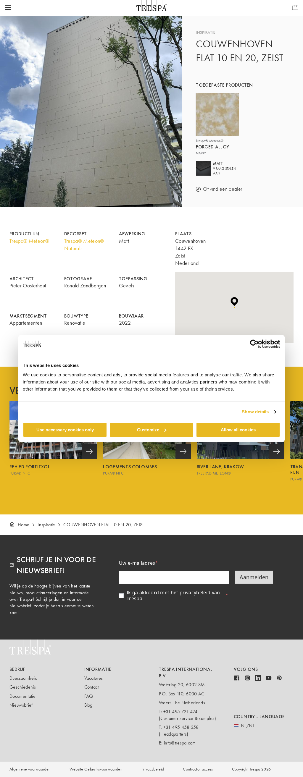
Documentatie (22, 696)
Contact (91, 687)
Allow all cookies (238, 429)
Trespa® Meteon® (29, 241)
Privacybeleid (152, 769)
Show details (255, 411)
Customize (148, 429)
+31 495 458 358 (181, 727)
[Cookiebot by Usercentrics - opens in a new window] (254, 343)
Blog (88, 705)
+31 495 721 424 (180, 711)
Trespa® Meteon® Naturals (84, 245)
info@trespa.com (180, 743)
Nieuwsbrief (21, 705)
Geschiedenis (22, 687)
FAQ (88, 696)
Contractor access (198, 769)
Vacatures (93, 678)
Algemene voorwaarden (30, 769)
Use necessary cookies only (65, 429)
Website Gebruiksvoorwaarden (96, 769)
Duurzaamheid (23, 678)
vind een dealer (226, 189)
